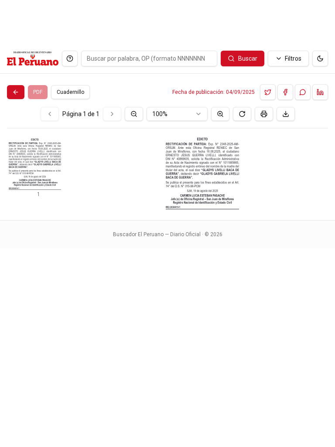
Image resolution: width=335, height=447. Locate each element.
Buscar (247, 58)
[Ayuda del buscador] (70, 58)
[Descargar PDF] (286, 114)
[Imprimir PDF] (264, 114)
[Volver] (15, 92)
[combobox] (177, 114)
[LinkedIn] (320, 92)
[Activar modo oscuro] (320, 58)
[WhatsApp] (303, 92)
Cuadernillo (70, 92)
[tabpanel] (167, 158)
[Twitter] (268, 92)
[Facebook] (285, 92)
